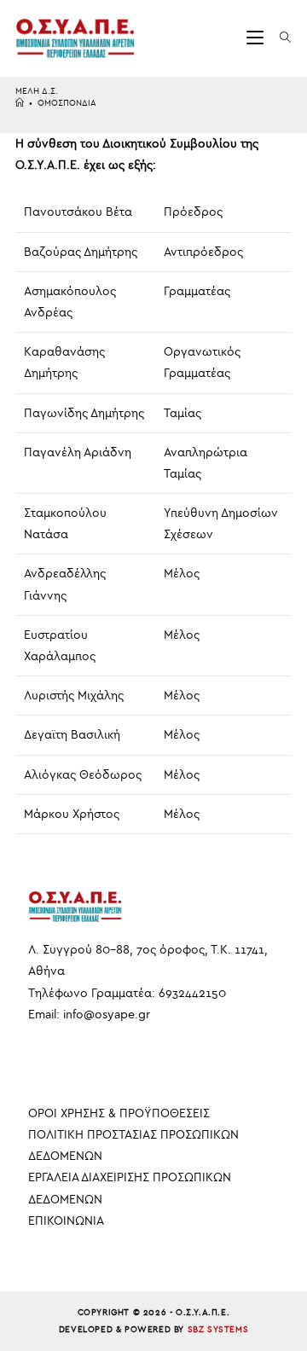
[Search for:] (279, 38)
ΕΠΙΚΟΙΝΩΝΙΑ (66, 1221)
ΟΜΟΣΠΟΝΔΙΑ (67, 103)
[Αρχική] (19, 103)
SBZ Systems (218, 1330)
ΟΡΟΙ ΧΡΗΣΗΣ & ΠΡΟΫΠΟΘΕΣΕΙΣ (119, 1113)
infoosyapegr (106, 1014)
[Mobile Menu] (257, 38)
